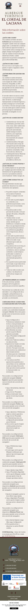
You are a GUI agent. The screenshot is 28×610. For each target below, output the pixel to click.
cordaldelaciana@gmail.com (14, 571)
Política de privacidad (14, 596)
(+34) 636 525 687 (11, 565)
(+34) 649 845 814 (11, 568)
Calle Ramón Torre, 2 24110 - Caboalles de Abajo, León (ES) (14, 560)
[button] (20, 6)
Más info (21, 605)
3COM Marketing (10, 536)
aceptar (14, 608)
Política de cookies (14, 600)
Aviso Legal (14, 598)
